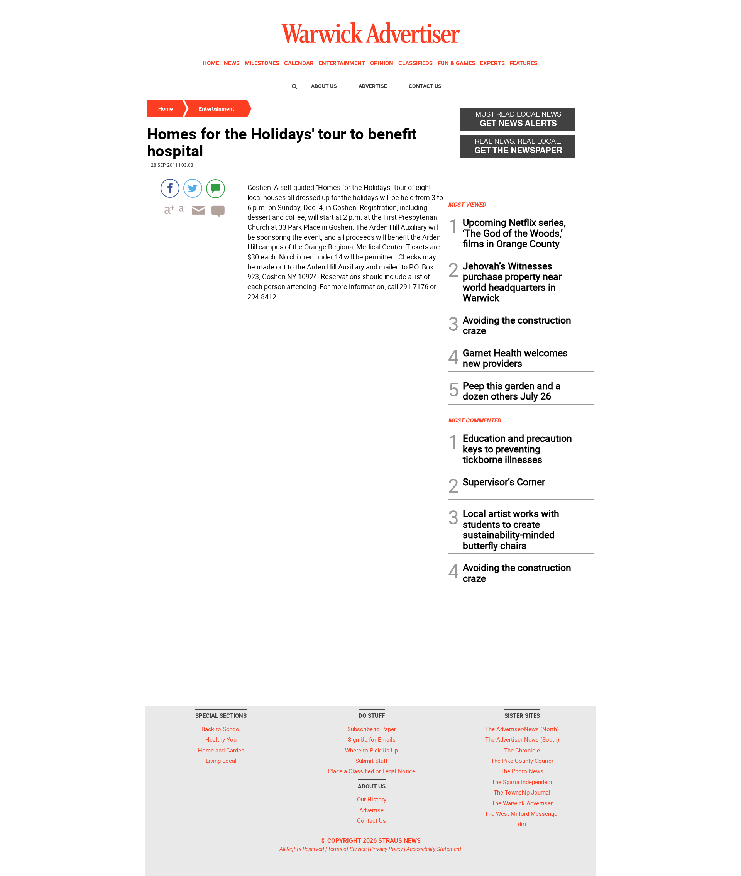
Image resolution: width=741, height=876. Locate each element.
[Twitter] (192, 188)
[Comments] (215, 188)
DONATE (575, 9)
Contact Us (425, 86)
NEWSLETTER (531, 9)
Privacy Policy (386, 848)
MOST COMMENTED (474, 420)
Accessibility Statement (434, 848)
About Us (324, 86)
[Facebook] (170, 188)
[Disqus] (295, 402)
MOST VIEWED (467, 204)
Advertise (373, 86)
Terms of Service (347, 848)
